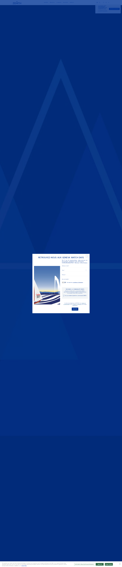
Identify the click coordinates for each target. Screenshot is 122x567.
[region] (61, 564)
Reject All (100, 564)
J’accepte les (75, 282)
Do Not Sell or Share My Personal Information (84, 564)
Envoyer (75, 309)
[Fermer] (87, 256)
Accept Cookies (109, 564)
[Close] (120, 564)
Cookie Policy (24, 565)
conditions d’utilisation (78, 282)
